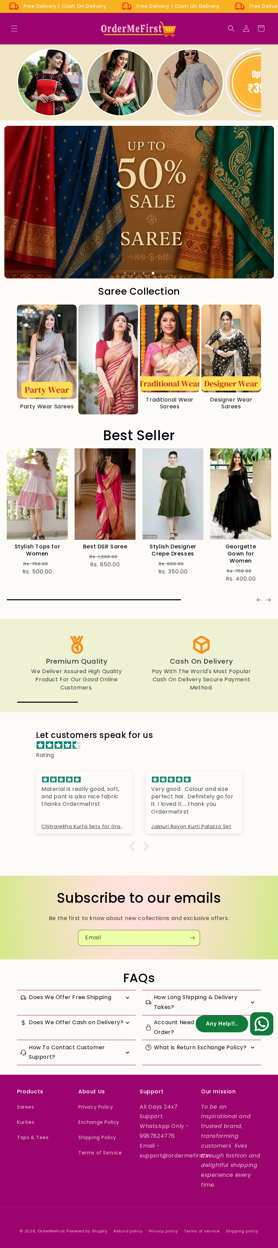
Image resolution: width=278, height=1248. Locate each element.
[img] (142, 745)
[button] (14, 28)
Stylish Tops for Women (37, 550)
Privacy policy (163, 1231)
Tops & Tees (33, 1137)
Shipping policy (242, 1231)
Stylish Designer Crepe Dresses (173, 550)
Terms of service (201, 1231)
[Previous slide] (259, 600)
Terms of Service (100, 1152)
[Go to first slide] (268, 600)
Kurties (25, 1122)
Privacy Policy (95, 1107)
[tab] (125, 273)
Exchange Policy (98, 1122)
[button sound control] (131, 407)
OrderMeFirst (51, 1231)
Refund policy (128, 1231)
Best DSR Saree (105, 546)
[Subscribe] (192, 938)
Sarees (25, 1107)
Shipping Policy (97, 1137)
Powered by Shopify (86, 1231)
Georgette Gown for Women (240, 553)
